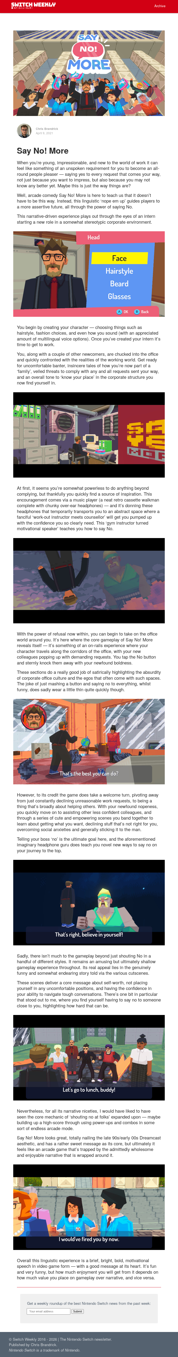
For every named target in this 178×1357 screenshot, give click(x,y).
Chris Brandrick (47, 129)
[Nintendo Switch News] (33, 7)
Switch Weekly (25, 1339)
